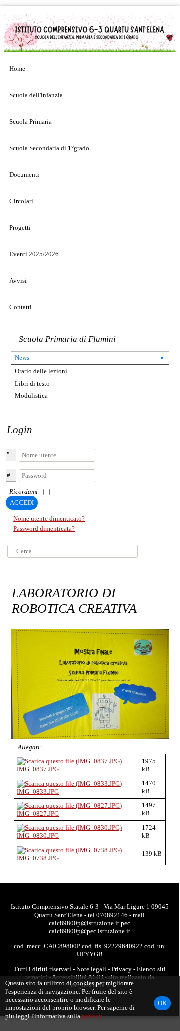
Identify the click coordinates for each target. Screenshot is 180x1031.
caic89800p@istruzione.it (84, 923)
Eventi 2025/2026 (34, 254)
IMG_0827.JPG (38, 814)
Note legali (91, 969)
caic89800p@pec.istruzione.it (89, 931)
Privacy (122, 969)
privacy (92, 1016)
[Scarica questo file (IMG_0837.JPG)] (69, 760)
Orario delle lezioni (41, 371)
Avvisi (18, 280)
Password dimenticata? (44, 528)
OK (162, 1003)
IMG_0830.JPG (38, 836)
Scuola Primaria (31, 122)
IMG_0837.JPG (38, 769)
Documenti (25, 174)
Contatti (21, 307)
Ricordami (24, 492)
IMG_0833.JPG (38, 792)
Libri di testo (32, 384)
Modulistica (31, 396)
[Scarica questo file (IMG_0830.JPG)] (69, 827)
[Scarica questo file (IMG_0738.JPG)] (69, 850)
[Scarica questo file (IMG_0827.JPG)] (69, 805)
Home (18, 68)
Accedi (22, 502)
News (22, 358)
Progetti (20, 228)
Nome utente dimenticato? (49, 518)
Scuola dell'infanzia (36, 95)
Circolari (22, 201)
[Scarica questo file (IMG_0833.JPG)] (69, 783)
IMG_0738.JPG (38, 858)
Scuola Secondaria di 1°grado (50, 148)
